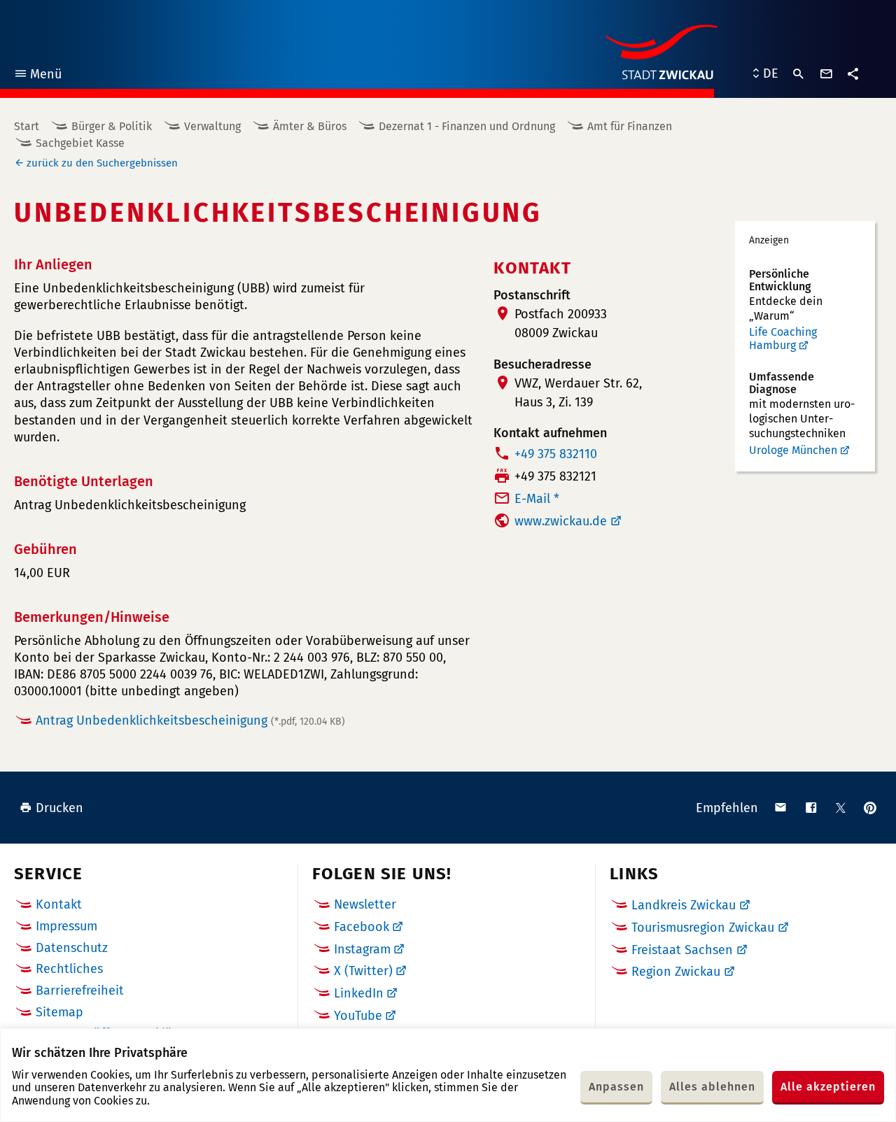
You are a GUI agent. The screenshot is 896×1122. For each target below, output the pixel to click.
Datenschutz (72, 948)
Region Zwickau (675, 971)
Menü (37, 75)
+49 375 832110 (555, 454)
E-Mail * (536, 498)
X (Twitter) (363, 971)
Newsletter (365, 904)
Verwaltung (212, 126)
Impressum (66, 926)
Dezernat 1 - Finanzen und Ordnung (467, 126)
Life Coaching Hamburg (783, 339)
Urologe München (793, 450)
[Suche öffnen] (799, 74)
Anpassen (616, 1086)
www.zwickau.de (560, 521)
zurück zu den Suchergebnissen (102, 163)
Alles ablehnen (712, 1086)
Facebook (361, 927)
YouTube (358, 1015)
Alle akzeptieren (828, 1086)
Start (26, 126)
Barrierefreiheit (80, 990)
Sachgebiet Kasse (80, 143)
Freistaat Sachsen (682, 950)
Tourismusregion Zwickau (702, 927)
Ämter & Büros (309, 126)
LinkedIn (359, 993)
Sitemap (59, 1012)
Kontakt (59, 904)
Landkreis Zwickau (683, 905)
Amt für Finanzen (629, 126)
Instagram (362, 949)
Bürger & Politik (111, 126)
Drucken (59, 808)
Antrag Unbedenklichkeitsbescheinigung (190, 720)
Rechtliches (69, 969)
